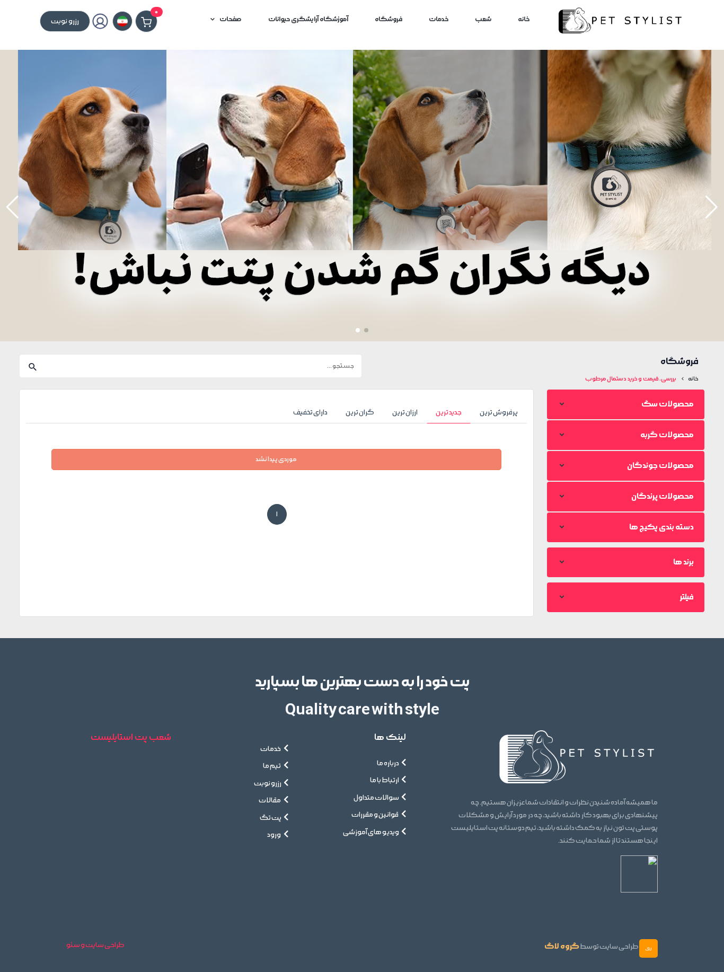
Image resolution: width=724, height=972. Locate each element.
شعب (483, 19)
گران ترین (360, 412)
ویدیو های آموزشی (371, 832)
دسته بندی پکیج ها (661, 527)
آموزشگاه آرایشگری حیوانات (308, 19)
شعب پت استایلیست (131, 737)
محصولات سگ (667, 404)
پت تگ (270, 818)
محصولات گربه (667, 434)
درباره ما (388, 763)
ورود (274, 835)
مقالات (270, 800)
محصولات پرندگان (662, 496)
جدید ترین (449, 412)
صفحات (230, 19)
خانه (523, 19)
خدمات (438, 19)
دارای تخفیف (310, 412)
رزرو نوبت (267, 783)
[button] (12, 207)
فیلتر (687, 597)
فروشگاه (388, 19)
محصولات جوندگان (660, 465)
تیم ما (272, 766)
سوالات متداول (376, 797)
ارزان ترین (405, 412)
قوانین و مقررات (375, 814)
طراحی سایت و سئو (95, 945)
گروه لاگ (561, 946)
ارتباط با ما (384, 780)
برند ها (683, 562)
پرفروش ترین (499, 412)
